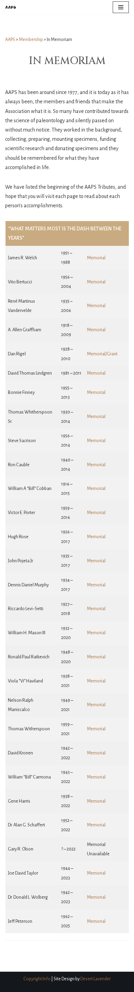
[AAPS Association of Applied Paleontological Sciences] (10, 7)
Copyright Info (37, 979)
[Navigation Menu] (121, 7)
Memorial (96, 257)
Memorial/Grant (102, 353)
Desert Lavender (95, 979)
